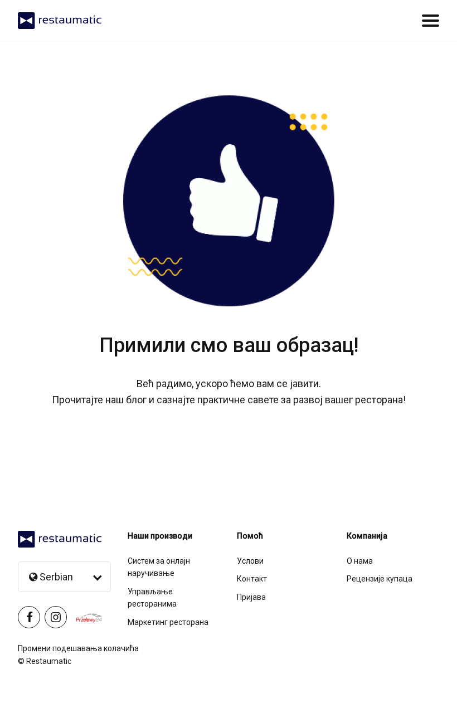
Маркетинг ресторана (168, 622)
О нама (360, 560)
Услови (250, 560)
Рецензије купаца (379, 578)
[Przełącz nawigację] (430, 20)
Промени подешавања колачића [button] (78, 648)
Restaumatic (48, 661)
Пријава (251, 597)
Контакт (252, 578)
